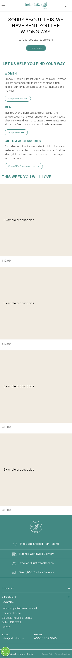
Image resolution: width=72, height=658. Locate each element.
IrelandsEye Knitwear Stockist (21, 654)
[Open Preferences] (5, 651)
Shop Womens (15, 99)
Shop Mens (14, 132)
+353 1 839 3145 (45, 638)
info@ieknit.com (13, 638)
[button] (66, 5)
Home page (36, 48)
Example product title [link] (19, 220)
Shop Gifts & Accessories (21, 166)
